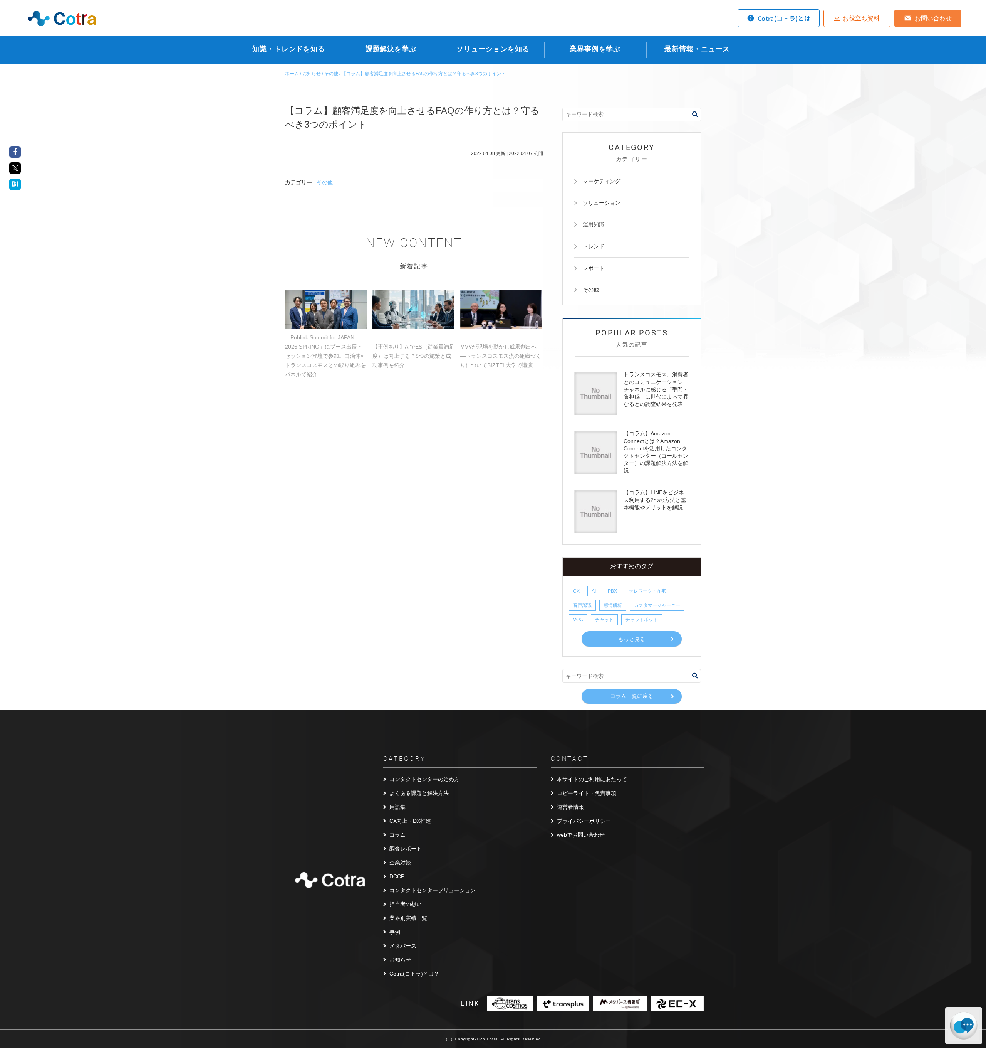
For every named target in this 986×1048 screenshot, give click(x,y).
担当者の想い (405, 904)
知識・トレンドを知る (288, 49)
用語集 (397, 807)
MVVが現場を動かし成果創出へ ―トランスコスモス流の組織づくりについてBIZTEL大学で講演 (500, 356)
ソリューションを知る (492, 49)
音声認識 (582, 605)
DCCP (396, 876)
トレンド (593, 246)
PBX (612, 591)
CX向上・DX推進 (410, 821)
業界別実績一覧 (408, 918)
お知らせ (400, 960)
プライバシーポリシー (584, 821)
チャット (604, 619)
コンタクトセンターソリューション (432, 890)
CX (576, 591)
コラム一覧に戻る (631, 696)
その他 (325, 182)
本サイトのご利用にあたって (592, 779)
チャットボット (641, 619)
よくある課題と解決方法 (419, 793)
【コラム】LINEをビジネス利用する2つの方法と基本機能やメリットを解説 (655, 499)
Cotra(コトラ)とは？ (414, 973)
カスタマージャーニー (657, 605)
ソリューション (601, 203)
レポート (593, 268)
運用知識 (593, 224)
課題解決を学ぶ (391, 49)
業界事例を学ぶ (595, 49)
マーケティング (601, 181)
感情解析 (613, 605)
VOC (578, 619)
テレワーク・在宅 (647, 591)
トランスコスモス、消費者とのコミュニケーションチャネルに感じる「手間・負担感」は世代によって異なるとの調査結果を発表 (656, 389)
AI (594, 591)
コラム (397, 835)
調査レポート (405, 849)
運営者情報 (570, 807)
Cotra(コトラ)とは (784, 18)
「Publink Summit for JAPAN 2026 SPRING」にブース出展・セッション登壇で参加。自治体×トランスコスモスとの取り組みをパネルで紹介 (325, 355)
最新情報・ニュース (697, 49)
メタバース (402, 946)
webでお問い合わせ (581, 835)
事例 (394, 932)
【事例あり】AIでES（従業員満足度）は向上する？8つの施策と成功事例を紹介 (413, 356)
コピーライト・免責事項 (586, 793)
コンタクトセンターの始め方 (424, 779)
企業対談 (400, 862)
